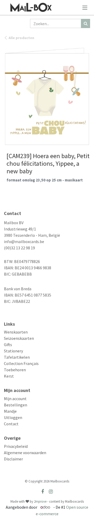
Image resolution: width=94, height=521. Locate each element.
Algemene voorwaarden (25, 452)
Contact (11, 423)
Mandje (10, 411)
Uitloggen (13, 417)
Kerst (9, 376)
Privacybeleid (16, 446)
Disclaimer (13, 458)
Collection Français (21, 363)
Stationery (13, 350)
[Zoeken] (85, 23)
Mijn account (15, 398)
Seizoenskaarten (19, 338)
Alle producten (21, 37)
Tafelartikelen (17, 357)
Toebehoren (15, 369)
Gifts (8, 344)
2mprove (40, 501)
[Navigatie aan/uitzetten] (85, 7)
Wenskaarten (16, 332)
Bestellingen (15, 404)
